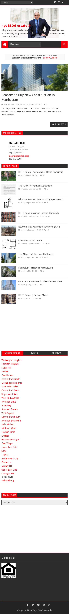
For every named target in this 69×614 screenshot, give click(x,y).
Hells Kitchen (7, 424)
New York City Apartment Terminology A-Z (39, 226)
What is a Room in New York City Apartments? (41, 199)
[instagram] (58, 2)
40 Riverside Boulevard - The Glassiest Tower (40, 281)
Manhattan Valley (9, 386)
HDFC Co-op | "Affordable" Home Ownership (40, 172)
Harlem (4, 371)
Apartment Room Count (30, 240)
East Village (7, 443)
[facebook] (55, 2)
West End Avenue (10, 398)
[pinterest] (43, 605)
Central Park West (10, 390)
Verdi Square (7, 413)
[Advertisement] (25, 327)
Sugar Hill (6, 367)
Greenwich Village (10, 439)
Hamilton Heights (9, 364)
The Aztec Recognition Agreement (35, 185)
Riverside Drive (8, 401)
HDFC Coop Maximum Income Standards (38, 213)
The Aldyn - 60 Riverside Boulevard (35, 254)
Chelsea (5, 436)
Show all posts (50, 58)
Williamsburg (7, 480)
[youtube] (38, 605)
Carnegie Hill (7, 473)
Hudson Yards (8, 432)
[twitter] (62, 2)
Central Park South (10, 417)
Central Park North (10, 379)
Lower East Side (9, 447)
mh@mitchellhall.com (19, 156)
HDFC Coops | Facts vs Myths (33, 295)
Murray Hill (6, 466)
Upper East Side (9, 470)
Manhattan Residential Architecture (35, 267)
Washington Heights (11, 360)
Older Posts (59, 124)
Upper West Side (9, 394)
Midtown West (8, 428)
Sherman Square (9, 409)
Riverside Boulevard (11, 420)
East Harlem (7, 375)
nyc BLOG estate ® (15, 26)
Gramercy (6, 462)
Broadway (6, 405)
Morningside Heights (11, 383)
